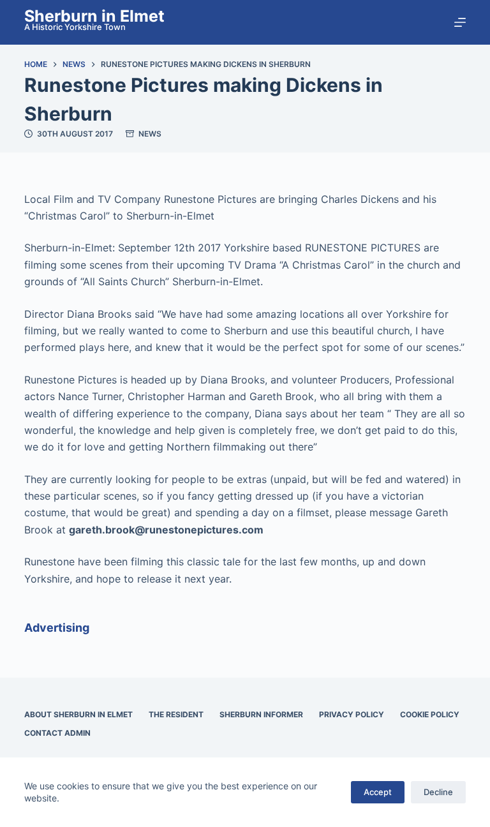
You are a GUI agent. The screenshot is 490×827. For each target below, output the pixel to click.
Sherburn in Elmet (94, 16)
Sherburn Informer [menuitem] (261, 714)
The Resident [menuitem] (176, 714)
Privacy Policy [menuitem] (351, 714)
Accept (378, 792)
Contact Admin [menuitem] (57, 733)
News (149, 133)
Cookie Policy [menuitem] (429, 714)
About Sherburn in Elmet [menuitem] (78, 714)
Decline (438, 792)
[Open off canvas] (460, 22)
